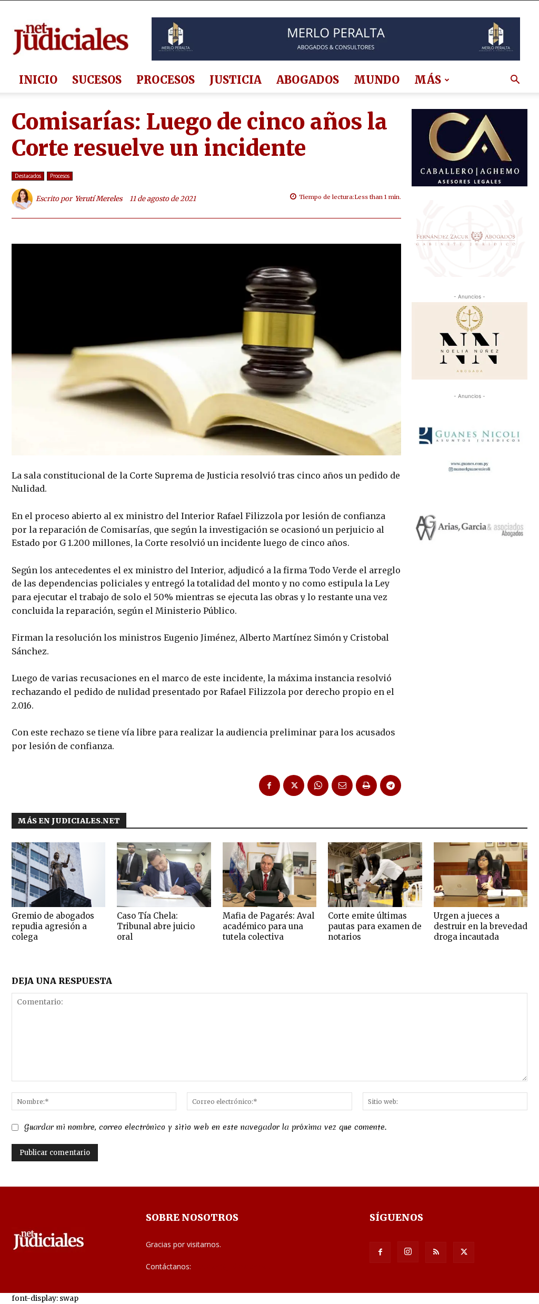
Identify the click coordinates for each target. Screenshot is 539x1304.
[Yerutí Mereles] (24, 199)
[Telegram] (390, 785)
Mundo (377, 79)
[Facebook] (269, 785)
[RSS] (435, 1252)
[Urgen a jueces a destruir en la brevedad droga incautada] (480, 874)
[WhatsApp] (317, 785)
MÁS (427, 79)
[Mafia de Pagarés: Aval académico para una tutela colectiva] (269, 874)
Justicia (235, 79)
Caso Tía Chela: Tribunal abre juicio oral (156, 926)
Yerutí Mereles (99, 198)
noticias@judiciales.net (231, 1266)
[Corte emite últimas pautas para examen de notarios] (375, 874)
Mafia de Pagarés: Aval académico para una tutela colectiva (268, 926)
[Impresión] (366, 785)
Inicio (38, 79)
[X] (293, 785)
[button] (514, 81)
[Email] (342, 785)
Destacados (28, 176)
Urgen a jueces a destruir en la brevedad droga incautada (480, 926)
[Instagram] (407, 1251)
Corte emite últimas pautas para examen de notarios (375, 926)
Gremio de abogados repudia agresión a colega (53, 926)
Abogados (307, 79)
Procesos (165, 79)
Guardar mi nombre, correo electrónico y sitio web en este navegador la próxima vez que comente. (205, 1127)
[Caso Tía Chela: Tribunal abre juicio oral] (164, 874)
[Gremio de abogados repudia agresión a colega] (58, 874)
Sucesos (97, 79)
